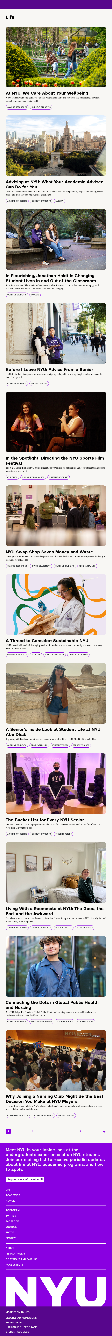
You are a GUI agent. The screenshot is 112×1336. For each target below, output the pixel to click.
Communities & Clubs (33, 477)
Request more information (23, 1179)
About (10, 1248)
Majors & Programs (41, 1021)
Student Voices (39, 383)
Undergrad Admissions (21, 1318)
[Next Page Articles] (104, 1131)
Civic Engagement (41, 566)
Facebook (12, 1221)
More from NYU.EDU (18, 1312)
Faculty (59, 201)
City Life (36, 655)
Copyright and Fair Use (21, 1259)
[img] (56, 57)
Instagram (13, 1210)
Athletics (12, 477)
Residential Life (87, 566)
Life (8, 1189)
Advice (10, 1200)
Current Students (41, 107)
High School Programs (21, 1327)
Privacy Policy (15, 1253)
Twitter (11, 1215)
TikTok (10, 1232)
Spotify (11, 1238)
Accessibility (14, 1264)
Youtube (11, 1226)
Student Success (17, 1332)
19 (80, 1131)
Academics (13, 1195)
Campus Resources (17, 107)
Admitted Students (17, 201)
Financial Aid (14, 1322)
